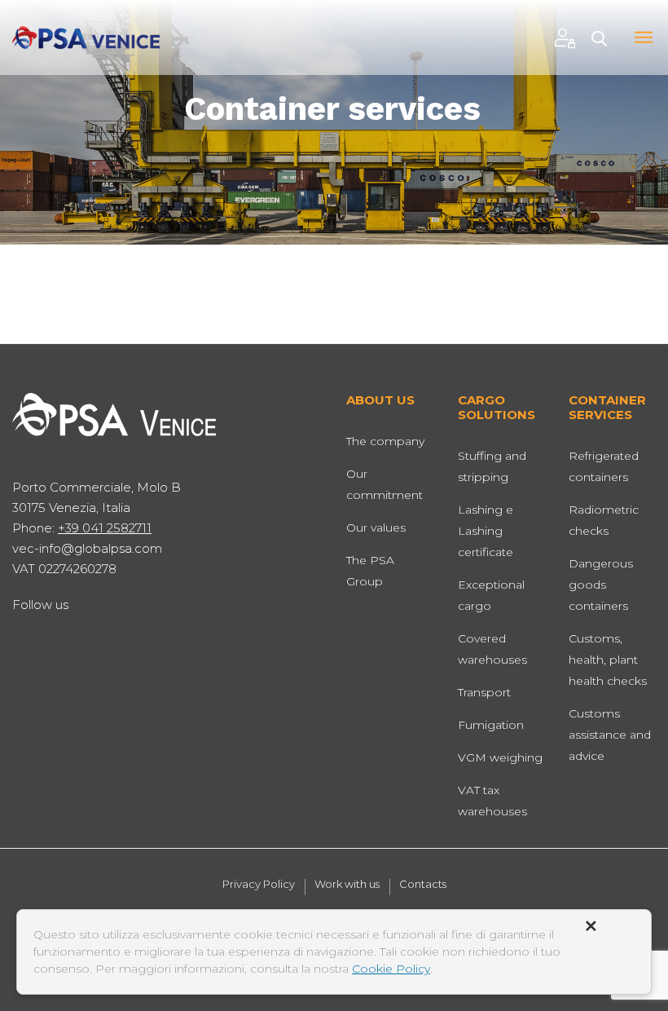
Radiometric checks (604, 520)
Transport (484, 692)
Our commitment (384, 484)
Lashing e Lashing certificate (485, 530)
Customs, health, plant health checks (608, 659)
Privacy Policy (258, 884)
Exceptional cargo (491, 595)
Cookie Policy (391, 968)
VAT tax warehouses (492, 801)
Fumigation (491, 724)
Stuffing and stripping (492, 466)
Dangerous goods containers (601, 584)
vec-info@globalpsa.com (87, 548)
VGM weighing (500, 757)
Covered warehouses (492, 649)
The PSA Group (370, 571)
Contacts (422, 884)
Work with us (347, 884)
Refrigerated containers (604, 466)
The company (385, 441)
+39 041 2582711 (105, 528)
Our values (376, 527)
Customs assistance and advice (610, 734)
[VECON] (86, 36)
